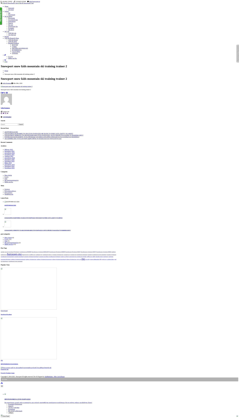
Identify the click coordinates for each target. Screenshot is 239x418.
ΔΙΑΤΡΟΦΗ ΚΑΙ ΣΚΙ (11, 132)
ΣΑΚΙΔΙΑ (15, 53)
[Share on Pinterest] (7, 93)
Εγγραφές (11, 28)
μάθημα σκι (89, 256)
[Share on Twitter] (3, 93)
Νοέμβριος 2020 (9, 159)
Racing (6, 36)
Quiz (5, 178)
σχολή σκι (104, 259)
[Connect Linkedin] (7, 113)
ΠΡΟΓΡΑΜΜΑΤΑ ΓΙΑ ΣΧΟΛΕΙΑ (9, 364)
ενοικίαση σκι (67, 254)
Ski (9, 13)
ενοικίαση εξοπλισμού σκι (57, 254)
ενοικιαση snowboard (19, 256)
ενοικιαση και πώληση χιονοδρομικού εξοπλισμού (49, 256)
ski (8, 251)
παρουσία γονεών (99, 256)
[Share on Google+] (5, 93)
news (6, 251)
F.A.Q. (6, 177)
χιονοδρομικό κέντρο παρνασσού (15, 261)
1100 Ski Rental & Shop (11, 38)
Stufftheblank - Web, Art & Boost (55, 376)
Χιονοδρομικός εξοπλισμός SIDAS (103, 251)
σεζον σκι (79, 259)
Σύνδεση (7, 189)
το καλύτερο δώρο (110, 259)
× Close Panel (5, 416)
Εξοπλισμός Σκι (13, 26)
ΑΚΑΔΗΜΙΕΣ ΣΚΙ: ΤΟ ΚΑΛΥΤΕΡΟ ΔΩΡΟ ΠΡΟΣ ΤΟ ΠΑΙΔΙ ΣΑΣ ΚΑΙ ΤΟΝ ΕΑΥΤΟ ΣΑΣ (32, 138)
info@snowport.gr (34, 1)
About (6, 6)
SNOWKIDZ (7, 117)
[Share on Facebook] (1, 93)
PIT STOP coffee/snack (15, 411)
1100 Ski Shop (12, 41)
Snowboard (11, 15)
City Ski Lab (12, 35)
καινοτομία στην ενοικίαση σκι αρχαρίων (78, 256)
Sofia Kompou (6, 83)
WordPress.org (8, 194)
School (6, 11)
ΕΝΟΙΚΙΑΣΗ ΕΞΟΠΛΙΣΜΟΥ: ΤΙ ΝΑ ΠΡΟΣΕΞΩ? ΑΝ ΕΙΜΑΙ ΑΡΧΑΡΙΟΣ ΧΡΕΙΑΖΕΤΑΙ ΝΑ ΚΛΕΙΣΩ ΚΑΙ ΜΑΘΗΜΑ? (41, 137)
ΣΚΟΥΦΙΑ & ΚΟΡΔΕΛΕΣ (20, 48)
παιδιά (93, 256)
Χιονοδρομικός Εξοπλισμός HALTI (72, 251)
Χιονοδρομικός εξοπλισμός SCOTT (88, 251)
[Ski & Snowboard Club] (18, 3)
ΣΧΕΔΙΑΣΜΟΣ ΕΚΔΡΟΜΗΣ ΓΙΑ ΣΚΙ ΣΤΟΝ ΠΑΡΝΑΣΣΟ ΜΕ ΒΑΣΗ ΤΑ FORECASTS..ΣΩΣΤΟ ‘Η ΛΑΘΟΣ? (38, 133)
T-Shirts (14, 46)
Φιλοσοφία (11, 18)
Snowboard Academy (6, 314)
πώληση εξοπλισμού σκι (71, 259)
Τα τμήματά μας (13, 20)
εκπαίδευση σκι (38, 254)
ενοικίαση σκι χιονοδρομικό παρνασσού (78, 254)
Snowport (11, 8)
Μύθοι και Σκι (12, 58)
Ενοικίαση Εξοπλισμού (15, 404)
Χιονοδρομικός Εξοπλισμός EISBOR (57, 251)
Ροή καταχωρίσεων (10, 191)
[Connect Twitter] (4, 113)
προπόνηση (105, 256)
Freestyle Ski (4, 369)
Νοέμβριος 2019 (9, 161)
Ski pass (10, 25)
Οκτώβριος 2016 (9, 168)
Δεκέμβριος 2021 (9, 153)
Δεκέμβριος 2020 (9, 158)
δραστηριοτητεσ (25, 254)
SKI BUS (11, 30)
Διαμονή (10, 406)
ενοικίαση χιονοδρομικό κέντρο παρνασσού (97, 254)
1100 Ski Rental (13, 40)
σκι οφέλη (87, 259)
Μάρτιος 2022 (8, 149)
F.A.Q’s (10, 56)
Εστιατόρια (11, 409)
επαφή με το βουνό (65, 256)
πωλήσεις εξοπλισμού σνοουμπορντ (44, 259)
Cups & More (16, 51)
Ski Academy (8, 16)
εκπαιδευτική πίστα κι (47, 254)
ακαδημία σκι (4, 254)
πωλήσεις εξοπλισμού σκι (31, 259)
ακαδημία (113, 251)
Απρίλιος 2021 (8, 156)
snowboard (11, 251)
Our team (11, 10)
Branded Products (13, 43)
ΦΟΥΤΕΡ (15, 45)
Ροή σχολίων (8, 192)
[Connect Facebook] (6, 113)
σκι (83, 258)
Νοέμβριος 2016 (9, 166)
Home (6, 71)
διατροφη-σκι (14, 254)
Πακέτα (10, 23)
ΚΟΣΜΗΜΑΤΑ (17, 50)
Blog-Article (8, 175)
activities (2, 251)
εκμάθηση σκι (32, 254)
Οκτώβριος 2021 (9, 154)
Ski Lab (6, 31)
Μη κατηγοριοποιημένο (11, 180)
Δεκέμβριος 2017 (9, 164)
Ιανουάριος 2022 (9, 151)
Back (11, 413)
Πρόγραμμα (11, 21)
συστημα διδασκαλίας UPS (95, 259)
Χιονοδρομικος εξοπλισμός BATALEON (40, 251)
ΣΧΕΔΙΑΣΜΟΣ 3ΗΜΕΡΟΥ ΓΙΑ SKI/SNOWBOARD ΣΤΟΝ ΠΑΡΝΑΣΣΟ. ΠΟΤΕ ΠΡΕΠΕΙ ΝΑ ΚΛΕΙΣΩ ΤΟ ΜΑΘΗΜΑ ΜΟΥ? (43, 135)
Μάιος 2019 (8, 163)
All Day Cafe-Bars (13, 407)
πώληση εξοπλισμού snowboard (59, 259)
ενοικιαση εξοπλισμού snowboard (31, 256)
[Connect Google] (2, 113)
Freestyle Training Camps (7, 373)
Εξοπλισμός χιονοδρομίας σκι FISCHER (22, 251)
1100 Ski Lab (12, 33)
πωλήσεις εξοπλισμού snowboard (18, 259)
